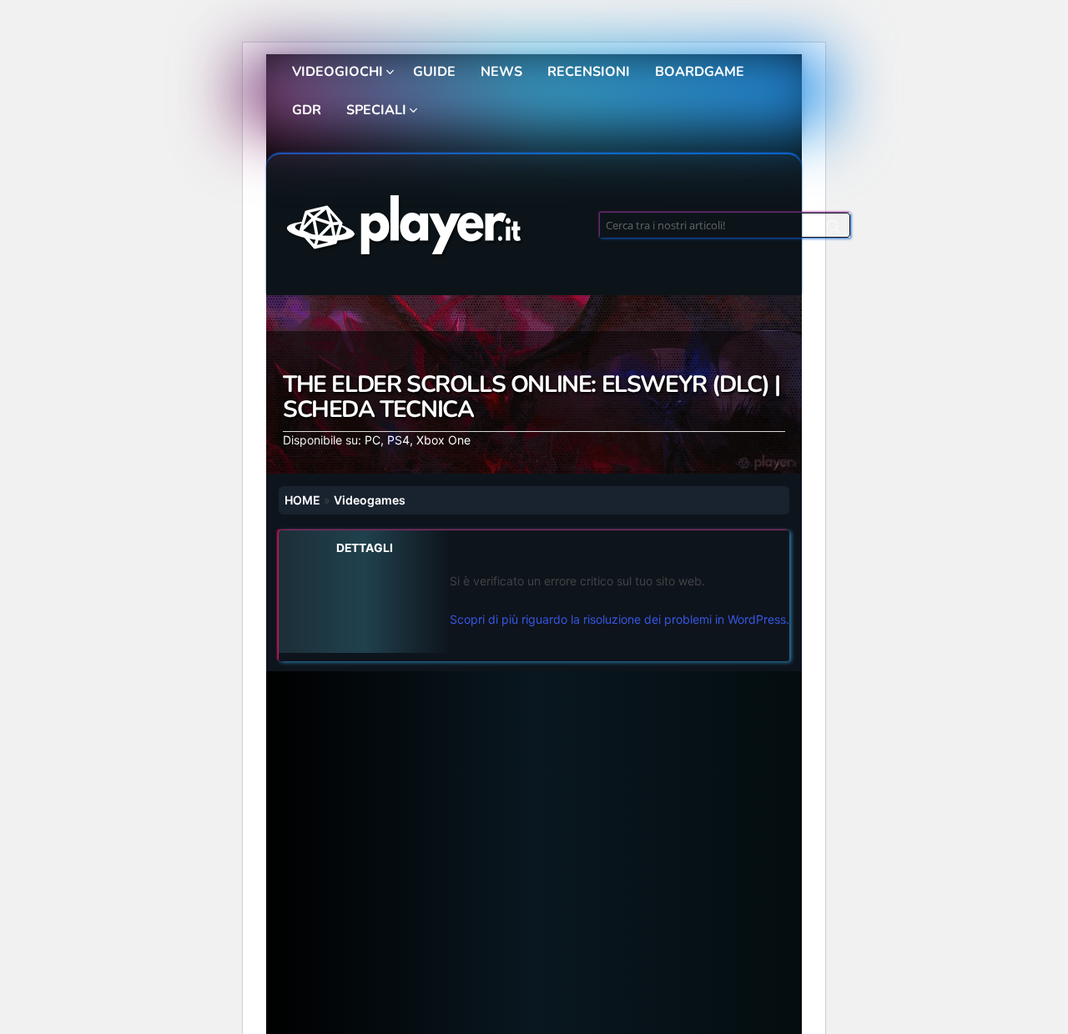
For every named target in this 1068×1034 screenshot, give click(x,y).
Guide (434, 72)
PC (372, 440)
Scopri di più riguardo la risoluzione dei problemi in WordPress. (619, 619)
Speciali (376, 110)
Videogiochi (337, 72)
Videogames (370, 500)
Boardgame (699, 72)
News (501, 72)
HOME (302, 500)
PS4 (398, 440)
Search (833, 229)
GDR (306, 110)
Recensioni (588, 72)
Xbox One (443, 440)
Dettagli (364, 548)
